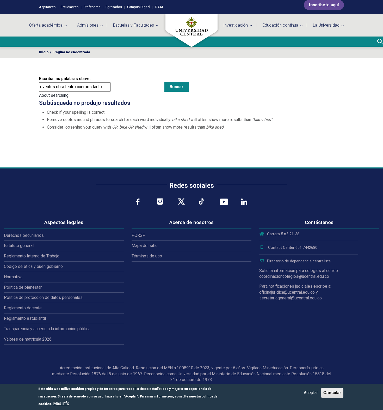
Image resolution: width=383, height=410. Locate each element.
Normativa (13, 276)
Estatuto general (19, 245)
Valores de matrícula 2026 (28, 339)
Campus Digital (138, 7)
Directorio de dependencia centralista (299, 261)
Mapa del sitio (145, 245)
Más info (61, 403)
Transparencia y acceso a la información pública (47, 328)
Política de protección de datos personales (43, 297)
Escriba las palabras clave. (65, 78)
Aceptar (311, 392)
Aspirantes (47, 7)
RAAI (159, 7)
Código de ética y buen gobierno (33, 266)
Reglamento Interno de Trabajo (31, 256)
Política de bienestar (23, 287)
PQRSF (138, 235)
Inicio (43, 52)
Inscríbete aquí (324, 4)
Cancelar (332, 392)
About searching (54, 95)
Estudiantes (69, 7)
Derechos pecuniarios (24, 235)
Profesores (92, 7)
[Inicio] (191, 30)
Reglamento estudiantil (25, 318)
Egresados (114, 7)
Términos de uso (147, 256)
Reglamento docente (23, 307)
